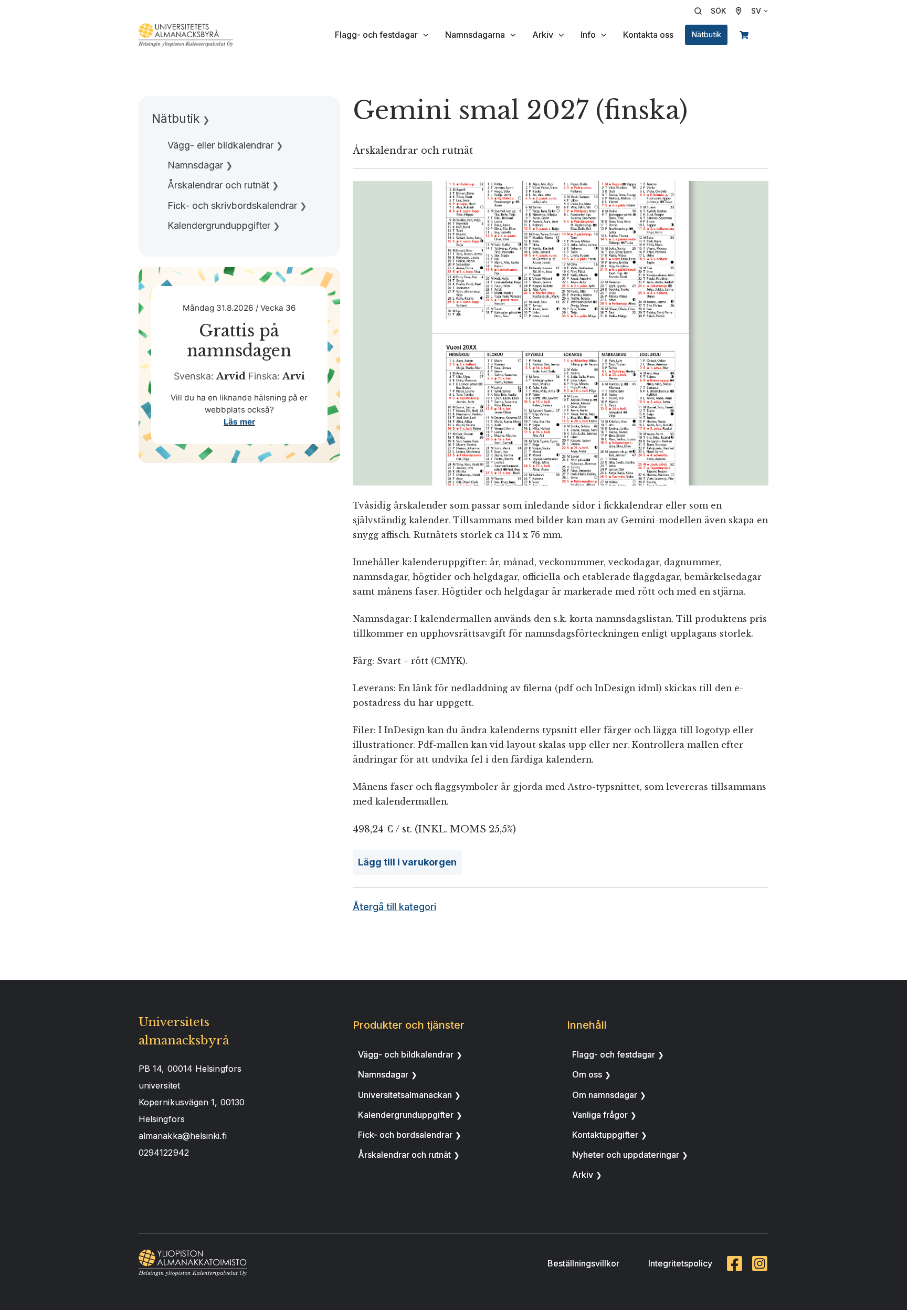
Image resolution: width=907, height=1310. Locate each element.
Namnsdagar (383, 1074)
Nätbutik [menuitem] (176, 118)
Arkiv (542, 34)
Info (588, 34)
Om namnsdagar (604, 1095)
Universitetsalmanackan (405, 1095)
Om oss (587, 1074)
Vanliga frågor (600, 1115)
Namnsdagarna (475, 34)
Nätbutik (706, 34)
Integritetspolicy (680, 1263)
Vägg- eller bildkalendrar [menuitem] (220, 145)
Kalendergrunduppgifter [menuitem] (218, 225)
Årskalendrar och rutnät (404, 1154)
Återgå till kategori (394, 906)
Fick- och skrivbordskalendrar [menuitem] (232, 205)
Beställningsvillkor (583, 1263)
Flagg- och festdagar (376, 34)
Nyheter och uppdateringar (625, 1154)
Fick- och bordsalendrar (405, 1134)
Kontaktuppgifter (605, 1134)
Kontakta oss (648, 34)
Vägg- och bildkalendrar (406, 1054)
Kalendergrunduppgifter (406, 1115)
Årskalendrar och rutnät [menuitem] (218, 185)
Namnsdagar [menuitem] (195, 165)
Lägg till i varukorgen (407, 862)
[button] (713, 11)
